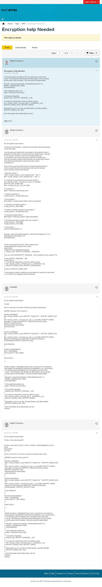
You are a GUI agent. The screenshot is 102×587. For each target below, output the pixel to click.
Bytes (46, 573)
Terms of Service (82, 573)
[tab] (7, 47)
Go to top (95, 573)
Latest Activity (20, 48)
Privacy (70, 573)
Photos (34, 48)
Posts (7, 48)
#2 (97, 140)
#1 (97, 71)
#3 (97, 297)
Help (52, 573)
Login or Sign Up (90, 2)
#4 (97, 433)
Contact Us (61, 573)
